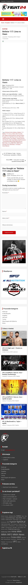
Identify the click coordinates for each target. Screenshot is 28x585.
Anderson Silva (12, 516)
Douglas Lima (5, 137)
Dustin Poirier (16, 519)
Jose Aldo (14, 527)
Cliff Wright (5, 135)
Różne (4, 323)
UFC (15, 541)
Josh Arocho (5, 140)
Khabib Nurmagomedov (14, 529)
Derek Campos (20, 135)
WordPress (19, 582)
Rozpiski (4, 29)
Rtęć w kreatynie (7, 499)
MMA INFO (13, 143)
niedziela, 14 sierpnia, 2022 (9, 376)
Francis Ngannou (14, 524)
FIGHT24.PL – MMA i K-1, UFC (18, 577)
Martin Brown (19, 141)
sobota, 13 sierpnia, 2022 (8, 400)
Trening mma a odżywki (9, 494)
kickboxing (4, 532)
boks (23, 516)
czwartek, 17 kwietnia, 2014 (9, 36)
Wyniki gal (4, 311)
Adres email (5, 218)
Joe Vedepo (13, 138)
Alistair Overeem (4, 516)
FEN (8, 522)
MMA (19, 531)
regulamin (5, 459)
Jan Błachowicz (11, 525)
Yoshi (18, 36)
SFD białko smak (7, 503)
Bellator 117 (20, 132)
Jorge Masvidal (8, 527)
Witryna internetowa (7, 225)
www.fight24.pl (4, 543)
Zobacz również (8, 328)
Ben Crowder (19, 133)
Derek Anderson (12, 135)
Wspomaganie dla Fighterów (9, 321)
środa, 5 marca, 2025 (7, 352)
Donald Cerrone (8, 519)
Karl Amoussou (22, 140)
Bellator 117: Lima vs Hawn (8, 133)
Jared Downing (6, 138)
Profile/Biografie (6, 313)
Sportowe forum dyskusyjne (10, 487)
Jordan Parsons (20, 138)
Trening (4, 319)
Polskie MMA (16, 537)
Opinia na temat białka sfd (9, 496)
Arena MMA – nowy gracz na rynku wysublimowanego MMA (15, 160)
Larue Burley (6, 141)
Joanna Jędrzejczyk (20, 525)
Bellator (15, 132)
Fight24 (13, 522)
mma (9, 143)
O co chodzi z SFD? (8, 505)
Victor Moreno (5, 146)
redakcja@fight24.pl (10, 450)
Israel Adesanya (4, 525)
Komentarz (5, 192)
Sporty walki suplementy (9, 501)
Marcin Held (12, 141)
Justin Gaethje (20, 527)
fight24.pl (11, 137)
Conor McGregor (10, 518)
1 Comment (5, 38)
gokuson (16, 352)
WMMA (19, 541)
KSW (9, 532)
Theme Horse (16, 580)
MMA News (19, 143)
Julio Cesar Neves (13, 140)
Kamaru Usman (4, 529)
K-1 (25, 527)
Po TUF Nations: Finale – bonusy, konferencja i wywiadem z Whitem (12, 154)
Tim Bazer (17, 144)
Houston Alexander (19, 137)
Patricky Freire (5, 144)
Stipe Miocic (13, 539)
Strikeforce (19, 539)
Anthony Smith (9, 132)
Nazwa (4, 211)
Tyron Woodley (9, 541)
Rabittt (18, 376)
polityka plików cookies (9, 457)
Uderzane (4, 317)
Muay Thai (3, 537)
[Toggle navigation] (3, 19)
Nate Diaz (8, 537)
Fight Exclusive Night (5, 524)
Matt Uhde (4, 143)
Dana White (19, 518)
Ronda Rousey (7, 539)
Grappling (4, 315)
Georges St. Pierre (22, 524)
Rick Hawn (12, 144)
